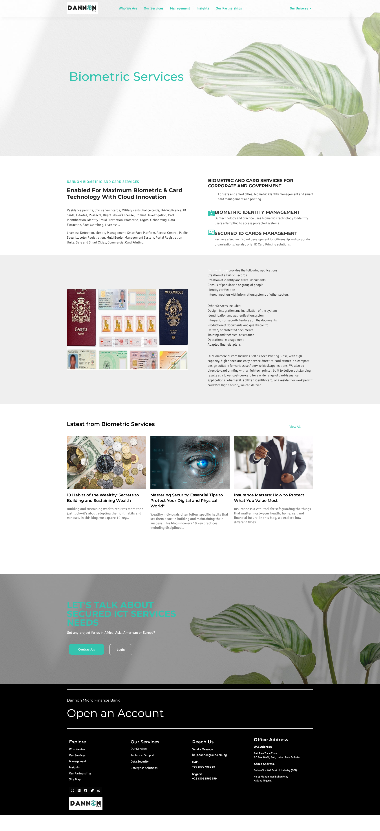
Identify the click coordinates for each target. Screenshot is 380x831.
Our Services (153, 8)
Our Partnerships (229, 8)
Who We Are (128, 8)
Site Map (74, 779)
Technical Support (142, 755)
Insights (203, 8)
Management (180, 8)
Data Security (140, 761)
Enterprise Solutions (144, 768)
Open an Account (115, 713)
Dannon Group (218, 270)
